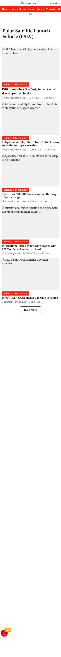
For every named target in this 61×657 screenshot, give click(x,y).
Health (6, 9)
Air (59, 9)
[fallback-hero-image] (30, 64)
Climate (51, 9)
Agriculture (19, 9)
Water (31, 9)
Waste (40, 9)
